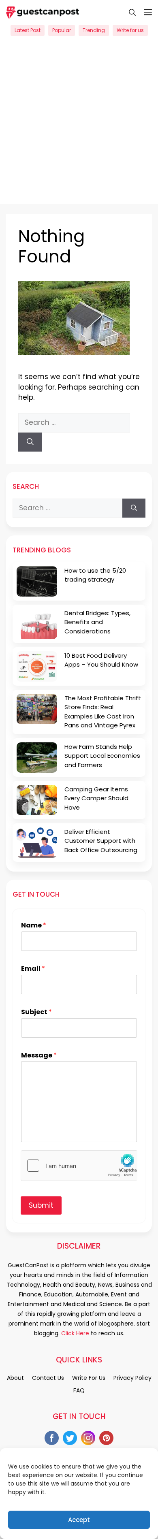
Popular (61, 30)
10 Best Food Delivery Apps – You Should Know (101, 660)
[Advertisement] (79, 125)
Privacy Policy (132, 1378)
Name (33, 925)
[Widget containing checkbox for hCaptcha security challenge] (79, 1165)
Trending (94, 30)
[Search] (30, 442)
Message (39, 1055)
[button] (128, 12)
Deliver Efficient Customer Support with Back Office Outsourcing (100, 840)
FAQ (79, 1390)
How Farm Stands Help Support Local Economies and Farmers (102, 755)
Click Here (74, 1333)
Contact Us (48, 1378)
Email (33, 969)
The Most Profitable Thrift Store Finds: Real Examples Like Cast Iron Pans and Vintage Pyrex (102, 712)
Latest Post (28, 30)
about (15, 1378)
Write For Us (88, 1378)
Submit (41, 1205)
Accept (79, 1520)
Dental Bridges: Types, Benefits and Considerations (97, 622)
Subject (36, 1012)
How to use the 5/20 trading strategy (95, 575)
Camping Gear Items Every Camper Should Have (96, 798)
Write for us (130, 30)
